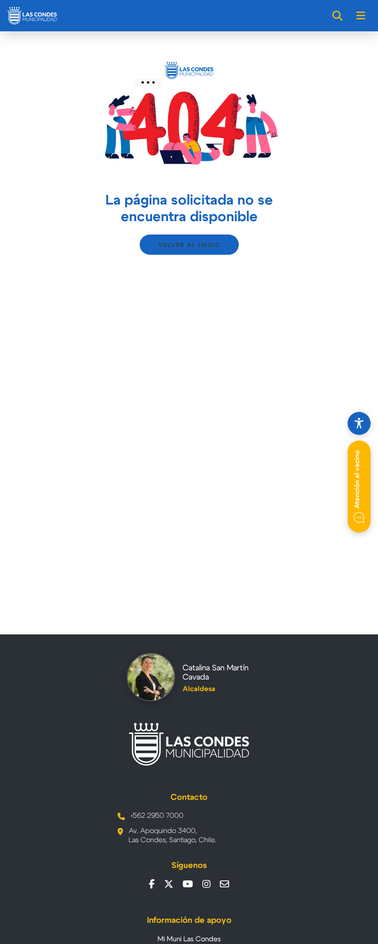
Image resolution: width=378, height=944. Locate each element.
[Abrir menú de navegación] (361, 15)
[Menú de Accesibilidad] (359, 423)
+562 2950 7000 (156, 815)
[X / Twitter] (168, 884)
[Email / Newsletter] (224, 884)
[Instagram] (206, 884)
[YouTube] (188, 884)
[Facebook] (152, 884)
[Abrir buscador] (338, 15)
